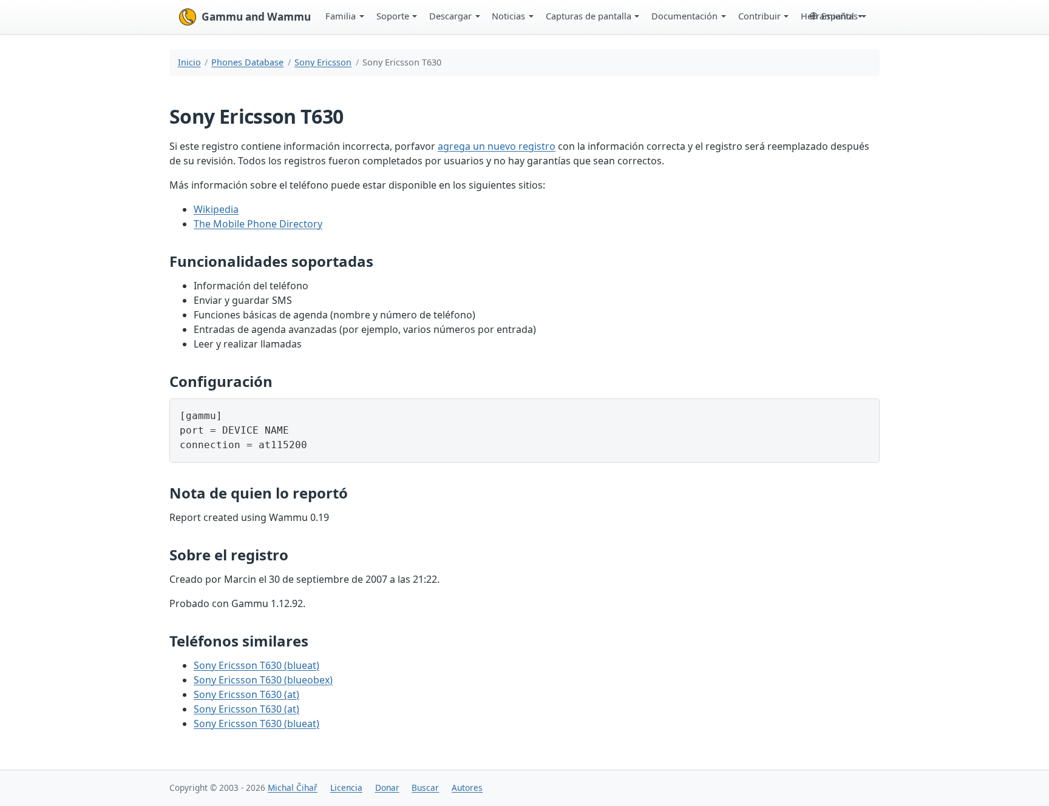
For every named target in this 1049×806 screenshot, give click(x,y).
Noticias (508, 16)
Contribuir (759, 16)
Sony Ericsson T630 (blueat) (256, 665)
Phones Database (247, 62)
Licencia (346, 787)
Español (837, 16)
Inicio (189, 62)
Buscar (425, 787)
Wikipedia (216, 209)
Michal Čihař (292, 787)
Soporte (392, 16)
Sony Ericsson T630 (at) (246, 694)
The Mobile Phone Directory (258, 223)
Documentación (684, 16)
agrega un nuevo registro (496, 146)
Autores (467, 787)
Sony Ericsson (322, 62)
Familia (340, 16)
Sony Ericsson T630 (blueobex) (263, 680)
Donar (387, 787)
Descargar (450, 16)
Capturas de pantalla (588, 16)
